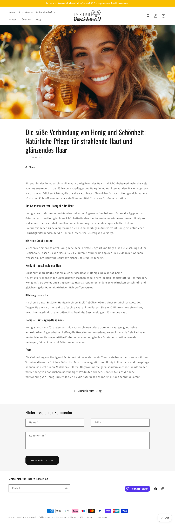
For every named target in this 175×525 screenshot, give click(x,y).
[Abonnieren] (66, 488)
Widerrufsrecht (46, 517)
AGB (81, 517)
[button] (25, 12)
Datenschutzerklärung (66, 517)
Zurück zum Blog (90, 391)
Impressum (102, 517)
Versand (90, 517)
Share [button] (32, 167)
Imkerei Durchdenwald (26, 517)
